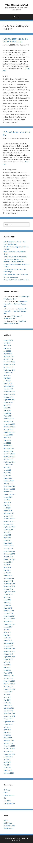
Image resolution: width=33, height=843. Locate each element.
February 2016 (9, 676)
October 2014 (8, 719)
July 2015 (7, 695)
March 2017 (8, 640)
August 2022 (8, 465)
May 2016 (7, 667)
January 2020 (8, 548)
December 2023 (9, 424)
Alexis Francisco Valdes (20, 82)
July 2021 (7, 500)
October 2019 (8, 557)
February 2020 (9, 546)
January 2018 (8, 613)
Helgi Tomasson (8, 90)
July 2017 (7, 630)
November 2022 (9, 456)
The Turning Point (9, 210)
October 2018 (8, 589)
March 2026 (8, 354)
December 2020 (9, 519)
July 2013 (7, 759)
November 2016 (9, 651)
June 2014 (7, 730)
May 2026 (7, 348)
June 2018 (7, 600)
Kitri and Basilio (8, 98)
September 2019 (9, 559)
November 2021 (9, 489)
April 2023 (7, 443)
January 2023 (8, 451)
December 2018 (9, 584)
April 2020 (7, 540)
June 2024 (7, 408)
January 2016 (8, 678)
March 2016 (8, 673)
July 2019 (7, 565)
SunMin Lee (13, 117)
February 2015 (9, 708)
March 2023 (8, 446)
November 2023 (9, 427)
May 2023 (7, 440)
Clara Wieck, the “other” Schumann (16, 274)
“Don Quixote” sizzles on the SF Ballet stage (15, 40)
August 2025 (8, 373)
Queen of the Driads (14, 111)
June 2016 (7, 665)
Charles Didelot (8, 186)
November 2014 (9, 716)
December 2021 (9, 486)
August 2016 (8, 659)
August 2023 (8, 435)
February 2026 (9, 356)
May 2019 (7, 570)
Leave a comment (11, 122)
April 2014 (7, 735)
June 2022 (7, 470)
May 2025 (7, 378)
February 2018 (9, 611)
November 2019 (9, 554)
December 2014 (9, 713)
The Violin (7, 801)
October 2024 (8, 397)
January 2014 (8, 743)
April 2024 (7, 413)
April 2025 (7, 381)
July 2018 (7, 597)
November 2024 (9, 394)
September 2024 (9, 400)
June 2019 (7, 567)
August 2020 (8, 529)
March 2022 (8, 478)
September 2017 (9, 624)
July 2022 (7, 467)
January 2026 (8, 359)
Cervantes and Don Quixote (20, 183)
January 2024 (8, 421)
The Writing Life (9, 803)
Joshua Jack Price (9, 95)
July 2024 (7, 405)
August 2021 (8, 497)
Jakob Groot (13, 92)
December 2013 (9, 746)
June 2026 (7, 346)
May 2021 (7, 505)
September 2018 (9, 592)
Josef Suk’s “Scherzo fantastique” (15, 257)
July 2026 (7, 343)
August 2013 (8, 757)
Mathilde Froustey (9, 205)
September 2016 (9, 657)
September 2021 (9, 494)
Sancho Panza (20, 114)
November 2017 (9, 619)
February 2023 (9, 448)
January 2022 (8, 484)
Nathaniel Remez (17, 106)
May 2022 (7, 473)
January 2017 (8, 646)
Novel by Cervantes (14, 109)
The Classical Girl (16, 5)
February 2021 (9, 513)
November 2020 (9, 521)
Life (5, 798)
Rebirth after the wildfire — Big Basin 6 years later (15, 304)
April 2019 (7, 573)
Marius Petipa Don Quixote (18, 202)
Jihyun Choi (23, 92)
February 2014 (9, 740)
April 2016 (7, 670)
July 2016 (7, 662)
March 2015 (8, 705)
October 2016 (8, 654)
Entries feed (8, 823)
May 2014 (7, 732)
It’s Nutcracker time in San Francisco (16, 280)
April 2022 (7, 475)
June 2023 (7, 437)
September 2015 (9, 689)
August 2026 (8, 340)
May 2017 (7, 635)
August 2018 (8, 594)
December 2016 (9, 648)
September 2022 (9, 462)
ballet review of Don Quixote (13, 84)
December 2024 (9, 392)
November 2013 (9, 749)
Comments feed (9, 826)
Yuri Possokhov (19, 120)
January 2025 (8, 389)
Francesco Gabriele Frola (18, 87)
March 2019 (8, 575)
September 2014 (9, 722)
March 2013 (8, 770)
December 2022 (9, 454)
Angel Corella (7, 175)
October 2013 (8, 751)
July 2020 (7, 532)
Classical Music (9, 795)
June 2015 (7, 697)
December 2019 (9, 551)
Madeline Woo (23, 101)
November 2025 (9, 364)
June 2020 (7, 535)
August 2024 (8, 402)
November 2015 (9, 684)
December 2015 (9, 681)
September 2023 (9, 432)
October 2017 (8, 621)
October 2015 (8, 686)
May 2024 (7, 410)
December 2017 (9, 616)
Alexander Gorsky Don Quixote (15, 172)
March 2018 (8, 608)
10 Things (8, 170)
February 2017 (9, 643)
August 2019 (8, 562)
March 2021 (8, 511)
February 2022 (9, 481)
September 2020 (9, 527)
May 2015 (7, 700)
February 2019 (9, 578)
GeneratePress (16, 840)
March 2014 (8, 738)
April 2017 (7, 638)
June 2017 (7, 632)
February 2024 (9, 419)
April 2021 (7, 508)
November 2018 (9, 586)
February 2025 (9, 386)
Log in (6, 820)
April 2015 (7, 703)
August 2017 (8, 627)
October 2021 (8, 492)
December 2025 (9, 362)
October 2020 (8, 524)
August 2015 (8, 692)
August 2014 (8, 724)
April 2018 (7, 605)
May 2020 (7, 538)
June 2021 (7, 502)
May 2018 (7, 603)
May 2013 (7, 765)
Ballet (7, 76)
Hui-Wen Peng (20, 90)
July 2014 (7, 727)
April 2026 (7, 351)
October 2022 (8, 459)
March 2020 (8, 543)
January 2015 (8, 711)
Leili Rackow (19, 98)
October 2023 (8, 429)
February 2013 (9, 773)
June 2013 (7, 762)
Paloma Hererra (23, 208)
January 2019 (8, 581)
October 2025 (8, 367)
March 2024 (8, 416)
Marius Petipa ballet (10, 103)
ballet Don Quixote (13, 178)
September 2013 (9, 754)
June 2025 (7, 375)
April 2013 (7, 768)
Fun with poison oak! (11, 277)
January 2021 (8, 516)
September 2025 (9, 370)
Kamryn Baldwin (22, 95)
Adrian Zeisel (9, 79)
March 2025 (8, 383)
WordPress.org (9, 828)
